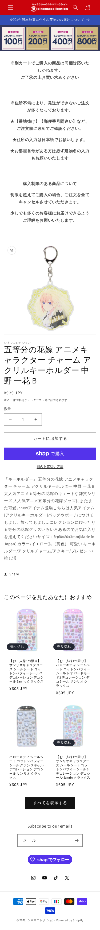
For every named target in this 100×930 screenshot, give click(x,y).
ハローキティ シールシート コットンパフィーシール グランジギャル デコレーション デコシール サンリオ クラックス (26, 767)
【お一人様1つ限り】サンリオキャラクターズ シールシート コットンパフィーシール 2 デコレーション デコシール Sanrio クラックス (26, 671)
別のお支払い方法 (50, 466)
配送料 (17, 400)
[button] (11, 7)
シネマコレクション (41, 920)
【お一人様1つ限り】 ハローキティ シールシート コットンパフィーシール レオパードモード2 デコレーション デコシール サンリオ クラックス (73, 673)
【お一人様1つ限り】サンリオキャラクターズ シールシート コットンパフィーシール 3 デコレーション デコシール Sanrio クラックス (73, 767)
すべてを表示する (50, 802)
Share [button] (14, 574)
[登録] (76, 840)
